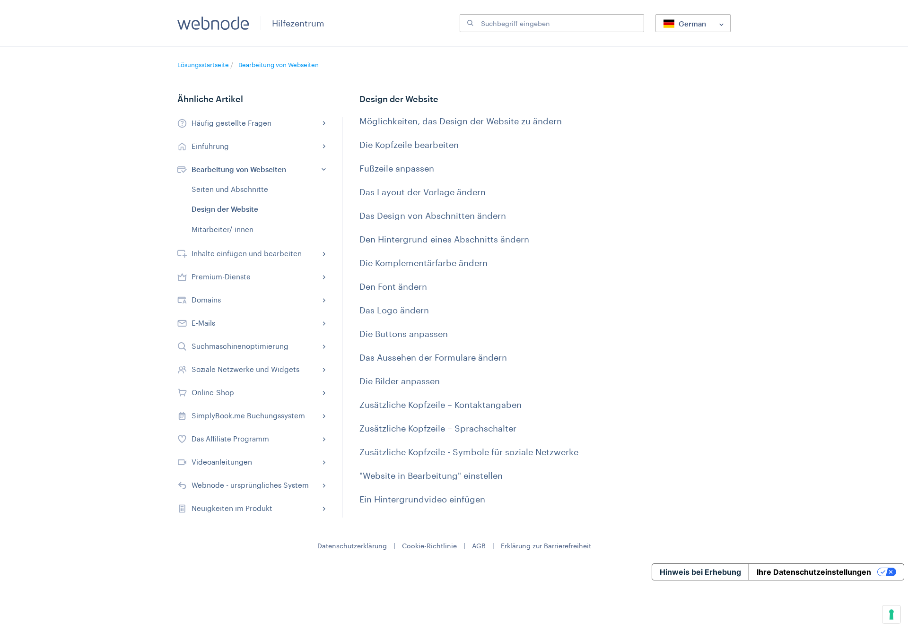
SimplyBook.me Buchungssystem (248, 415)
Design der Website (225, 209)
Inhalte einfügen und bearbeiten (247, 253)
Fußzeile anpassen (396, 168)
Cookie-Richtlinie (429, 546)
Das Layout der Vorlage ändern (422, 192)
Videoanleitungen (222, 462)
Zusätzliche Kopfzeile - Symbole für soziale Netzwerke (468, 452)
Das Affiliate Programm (230, 438)
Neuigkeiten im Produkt (232, 508)
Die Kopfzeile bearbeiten (409, 144)
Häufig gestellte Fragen (231, 123)
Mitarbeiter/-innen (222, 229)
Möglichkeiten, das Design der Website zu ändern (460, 121)
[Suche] (469, 23)
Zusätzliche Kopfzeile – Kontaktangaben (440, 404)
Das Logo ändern (394, 310)
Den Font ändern (393, 286)
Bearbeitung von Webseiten (278, 65)
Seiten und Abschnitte (230, 189)
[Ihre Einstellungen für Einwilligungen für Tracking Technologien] (891, 614)
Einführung (210, 146)
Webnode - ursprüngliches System (250, 485)
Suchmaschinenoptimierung (240, 346)
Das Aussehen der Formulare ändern (433, 357)
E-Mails (203, 323)
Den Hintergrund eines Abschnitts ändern (444, 239)
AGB (479, 546)
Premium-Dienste (221, 276)
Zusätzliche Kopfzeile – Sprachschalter (437, 428)
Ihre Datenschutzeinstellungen (814, 572)
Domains (206, 299)
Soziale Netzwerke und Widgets (245, 369)
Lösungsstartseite (203, 65)
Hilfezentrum (298, 23)
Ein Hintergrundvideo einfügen (422, 499)
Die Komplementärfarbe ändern (423, 263)
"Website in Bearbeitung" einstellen (431, 475)
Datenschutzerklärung (352, 546)
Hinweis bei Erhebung (700, 572)
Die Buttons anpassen (403, 333)
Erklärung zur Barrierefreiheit (546, 546)
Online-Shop (213, 392)
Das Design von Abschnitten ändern (432, 215)
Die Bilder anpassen (399, 381)
